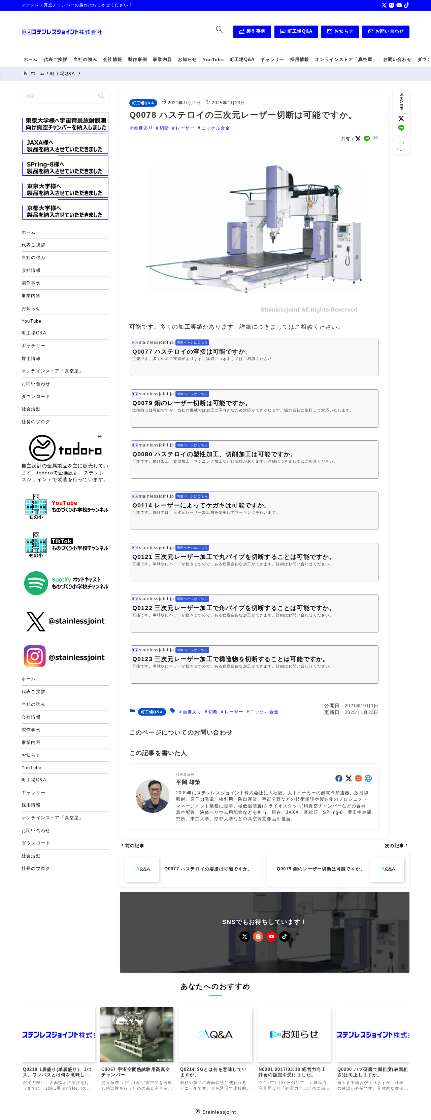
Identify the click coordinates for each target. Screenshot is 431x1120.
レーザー (185, 128)
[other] (368, 778)
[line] (401, 128)
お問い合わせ (386, 32)
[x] (384, 5)
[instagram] (391, 5)
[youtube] (399, 5)
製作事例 (252, 32)
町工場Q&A (296, 32)
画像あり (143, 128)
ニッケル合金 (215, 128)
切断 (164, 128)
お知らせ (340, 32)
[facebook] (338, 778)
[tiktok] (406, 5)
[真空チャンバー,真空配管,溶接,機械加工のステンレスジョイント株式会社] (62, 31)
